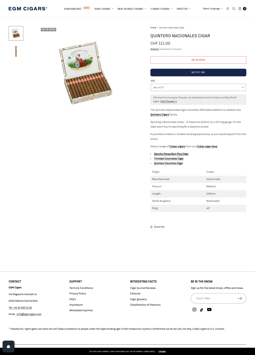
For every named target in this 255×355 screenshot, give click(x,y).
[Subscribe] (242, 298)
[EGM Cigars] (28, 8)
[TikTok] (201, 310)
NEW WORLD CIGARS (130, 9)
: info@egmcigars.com (28, 314)
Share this (159, 227)
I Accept (162, 351)
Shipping (154, 49)
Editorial (135, 293)
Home (153, 28)
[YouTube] (209, 309)
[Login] (227, 9)
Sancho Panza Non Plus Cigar (171, 153)
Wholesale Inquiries (81, 310)
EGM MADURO (72, 9)
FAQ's (72, 299)
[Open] (8, 346)
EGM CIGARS (102, 9)
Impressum (76, 304)
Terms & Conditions (81, 288)
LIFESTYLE (182, 9)
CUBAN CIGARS (159, 9)
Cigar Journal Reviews (143, 288)
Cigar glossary (138, 299)
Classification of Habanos (145, 304)
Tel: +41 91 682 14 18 (20, 307)
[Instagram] (194, 309)
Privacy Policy (77, 293)
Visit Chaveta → (168, 101)
